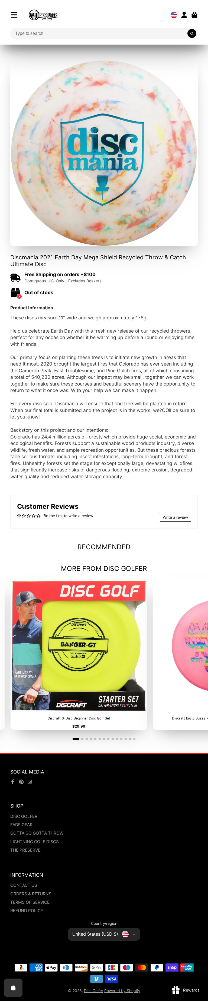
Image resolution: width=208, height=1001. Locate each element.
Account (184, 15)
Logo (43, 15)
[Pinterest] (21, 781)
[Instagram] (29, 781)
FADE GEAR (21, 824)
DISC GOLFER (23, 816)
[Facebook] (12, 781)
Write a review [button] (175, 517)
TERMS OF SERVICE (30, 902)
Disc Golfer (93, 990)
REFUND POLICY (26, 910)
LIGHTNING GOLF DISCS (34, 841)
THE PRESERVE (25, 850)
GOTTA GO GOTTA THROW (37, 833)
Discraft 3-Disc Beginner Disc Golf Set (78, 654)
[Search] (192, 33)
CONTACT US (23, 885)
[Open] (13, 988)
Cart (194, 15)
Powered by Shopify (122, 990)
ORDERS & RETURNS (30, 893)
